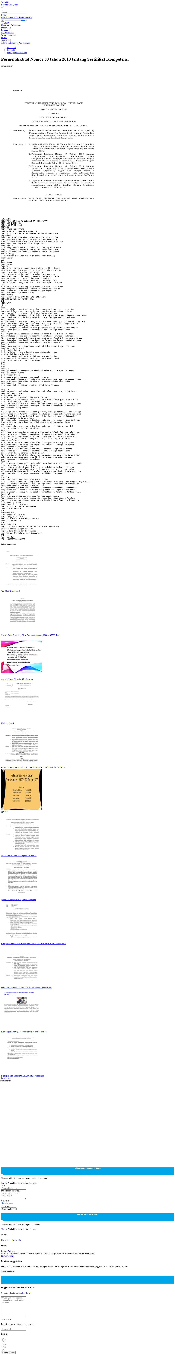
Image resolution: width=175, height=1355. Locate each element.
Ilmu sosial (11, 47)
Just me (8, 1206)
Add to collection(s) (10, 43)
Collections (16, 25)
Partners (11, 1251)
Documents (6, 1240)
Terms (11, 1256)
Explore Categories (9, 5)
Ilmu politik (12, 50)
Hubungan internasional (17, 52)
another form (25, 1293)
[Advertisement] (83, 73)
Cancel (5, 1352)
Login (3, 15)
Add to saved (24, 43)
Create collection (8, 1209)
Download (5, 1078)
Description (10, 1191)
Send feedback (8, 1271)
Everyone (9, 1203)
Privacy (4, 1256)
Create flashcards (24, 17)
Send (12, 1352)
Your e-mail (6, 1319)
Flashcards (6, 25)
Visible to (5, 1201)
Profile (4, 37)
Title (3, 1185)
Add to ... (6, 40)
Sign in (4, 1183)
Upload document (9, 17)
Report (4, 1251)
